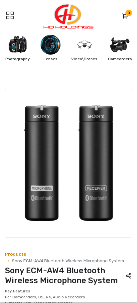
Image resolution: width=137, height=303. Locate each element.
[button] (125, 16)
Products (15, 254)
